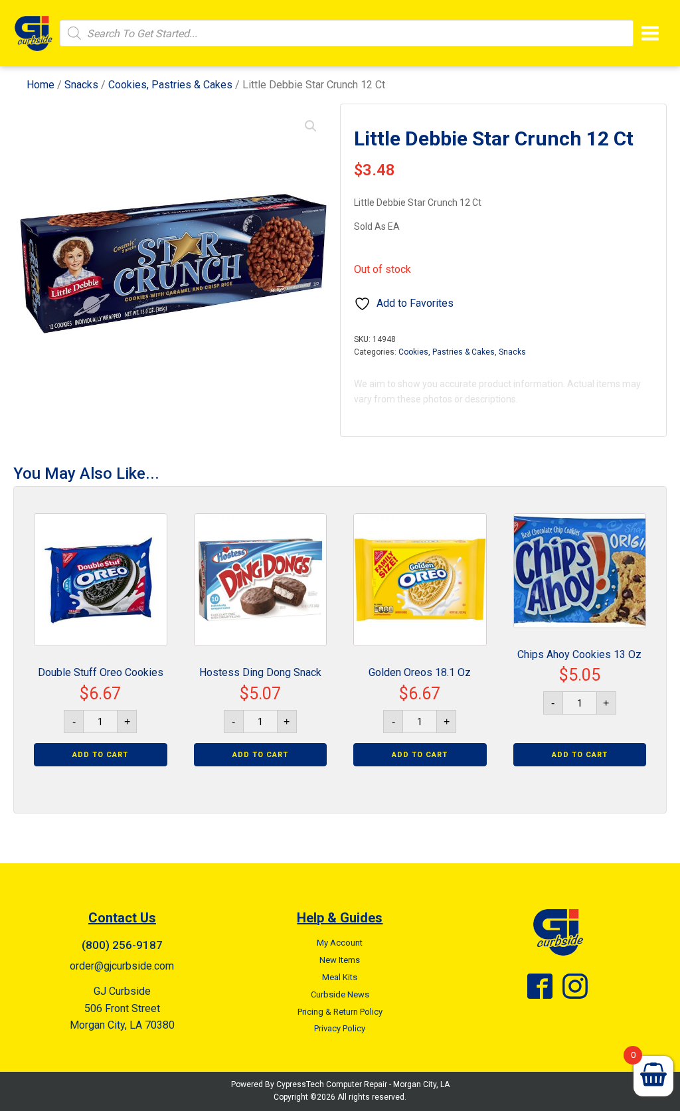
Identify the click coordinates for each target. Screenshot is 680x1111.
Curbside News (340, 994)
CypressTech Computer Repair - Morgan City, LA (363, 1084)
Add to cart (100, 754)
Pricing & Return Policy (340, 1012)
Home (40, 84)
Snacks (81, 84)
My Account (340, 943)
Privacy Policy (339, 1028)
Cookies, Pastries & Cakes (170, 84)
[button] (311, 126)
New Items (339, 960)
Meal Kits (339, 977)
